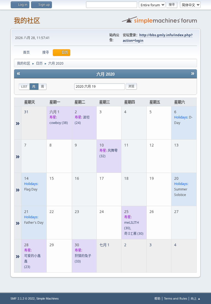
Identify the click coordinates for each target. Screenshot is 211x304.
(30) (133, 233)
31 (26, 111)
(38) (58, 122)
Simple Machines (47, 298)
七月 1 (104, 244)
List (24, 86)
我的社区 (27, 20)
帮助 (157, 298)
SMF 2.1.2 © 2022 (22, 298)
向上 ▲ (196, 298)
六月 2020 (105, 74)
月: (34, 86)
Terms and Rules (175, 298)
